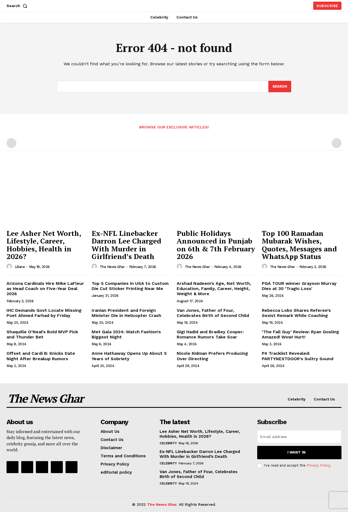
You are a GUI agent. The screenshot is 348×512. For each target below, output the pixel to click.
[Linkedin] (42, 467)
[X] (57, 467)
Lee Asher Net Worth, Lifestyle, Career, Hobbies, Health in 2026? (44, 245)
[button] (18, 5)
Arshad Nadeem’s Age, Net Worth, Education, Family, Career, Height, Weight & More (214, 288)
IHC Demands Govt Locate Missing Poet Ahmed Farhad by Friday (44, 313)
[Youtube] (71, 467)
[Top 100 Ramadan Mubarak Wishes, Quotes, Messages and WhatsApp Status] (301, 196)
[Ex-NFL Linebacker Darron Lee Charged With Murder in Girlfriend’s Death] (131, 196)
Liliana (20, 267)
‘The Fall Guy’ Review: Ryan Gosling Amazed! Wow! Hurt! (300, 334)
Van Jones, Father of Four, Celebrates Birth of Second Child (213, 313)
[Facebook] (12, 467)
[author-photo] (10, 267)
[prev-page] (11, 143)
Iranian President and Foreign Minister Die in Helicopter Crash (126, 313)
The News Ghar (112, 267)
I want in (296, 452)
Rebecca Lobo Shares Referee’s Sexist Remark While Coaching (296, 313)
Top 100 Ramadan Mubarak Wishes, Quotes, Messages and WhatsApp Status (299, 245)
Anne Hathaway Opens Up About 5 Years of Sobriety (129, 356)
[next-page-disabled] (336, 143)
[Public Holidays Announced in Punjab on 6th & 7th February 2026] (216, 196)
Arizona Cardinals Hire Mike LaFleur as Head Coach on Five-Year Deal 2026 (45, 288)
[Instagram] (27, 467)
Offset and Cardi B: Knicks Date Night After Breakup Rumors (41, 356)
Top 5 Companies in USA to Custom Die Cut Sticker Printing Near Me (130, 286)
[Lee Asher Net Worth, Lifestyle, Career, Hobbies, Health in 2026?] (46, 196)
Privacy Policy (318, 465)
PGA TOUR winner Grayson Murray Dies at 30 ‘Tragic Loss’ (299, 286)
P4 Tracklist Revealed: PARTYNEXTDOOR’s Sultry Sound (297, 356)
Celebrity (168, 443)
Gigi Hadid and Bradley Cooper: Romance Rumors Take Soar (210, 334)
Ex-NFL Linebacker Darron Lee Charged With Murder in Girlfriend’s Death (126, 245)
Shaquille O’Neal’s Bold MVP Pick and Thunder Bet (42, 334)
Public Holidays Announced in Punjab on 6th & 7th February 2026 (216, 245)
